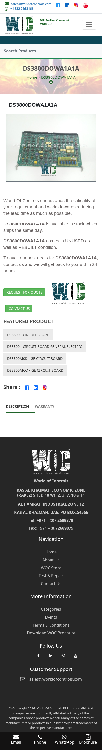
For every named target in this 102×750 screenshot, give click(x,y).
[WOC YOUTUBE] (75, 658)
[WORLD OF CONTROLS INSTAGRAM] (76, 5)
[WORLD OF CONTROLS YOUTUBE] (85, 5)
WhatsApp (64, 742)
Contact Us (19, 308)
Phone (40, 742)
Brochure (88, 742)
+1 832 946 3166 (21, 8)
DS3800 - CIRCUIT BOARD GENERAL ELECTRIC (44, 346)
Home (32, 77)
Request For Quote (25, 292)
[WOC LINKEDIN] (51, 658)
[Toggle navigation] (89, 25)
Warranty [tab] (44, 406)
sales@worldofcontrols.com (31, 4)
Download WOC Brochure (51, 633)
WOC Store (51, 567)
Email (16, 742)
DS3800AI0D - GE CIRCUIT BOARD (35, 358)
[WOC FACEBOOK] (38, 658)
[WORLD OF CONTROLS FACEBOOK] (58, 5)
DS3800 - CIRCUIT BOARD (28, 334)
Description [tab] (17, 406)
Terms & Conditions (51, 625)
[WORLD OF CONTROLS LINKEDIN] (67, 5)
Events (51, 617)
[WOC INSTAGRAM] (63, 658)
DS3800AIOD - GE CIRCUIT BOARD (35, 370)
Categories (51, 609)
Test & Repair (51, 575)
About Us (51, 560)
